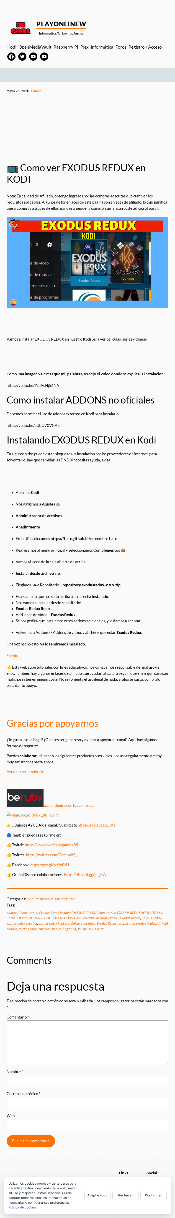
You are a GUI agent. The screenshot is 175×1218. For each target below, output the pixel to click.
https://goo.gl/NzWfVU (49, 864)
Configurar (153, 1195)
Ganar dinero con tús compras (68, 805)
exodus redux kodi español (57, 923)
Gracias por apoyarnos (52, 723)
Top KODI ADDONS (90, 929)
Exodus (113, 918)
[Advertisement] (87, 128)
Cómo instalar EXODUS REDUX (73, 913)
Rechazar (125, 1195)
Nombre (15, 1071)
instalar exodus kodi (138, 923)
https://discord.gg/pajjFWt (86, 874)
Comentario (18, 1017)
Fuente (12, 655)
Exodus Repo (86, 923)
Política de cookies (22, 1207)
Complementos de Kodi (90, 918)
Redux (56, 929)
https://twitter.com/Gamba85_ (51, 854)
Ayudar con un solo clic (25, 771)
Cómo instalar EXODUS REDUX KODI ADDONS (40, 918)
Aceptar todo (97, 1195)
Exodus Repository (110, 923)
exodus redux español (22, 923)
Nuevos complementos (34, 929)
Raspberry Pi (45, 899)
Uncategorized (65, 899)
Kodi (31, 899)
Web (11, 1115)
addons (12, 913)
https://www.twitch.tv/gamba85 (51, 844)
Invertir (53, 815)
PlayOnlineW (61, 24)
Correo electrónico (23, 1093)
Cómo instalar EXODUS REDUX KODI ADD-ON (129, 913)
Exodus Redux (151, 918)
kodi (157, 923)
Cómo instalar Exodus (33, 913)
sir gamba (69, 929)
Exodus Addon (130, 918)
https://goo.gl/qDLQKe (97, 825)
